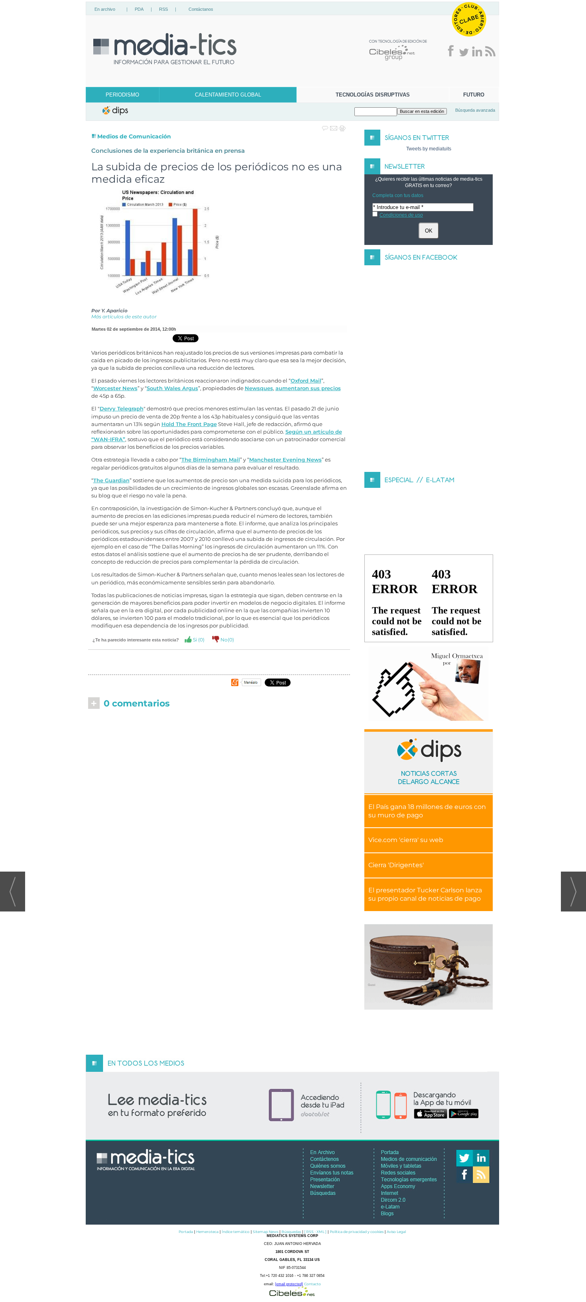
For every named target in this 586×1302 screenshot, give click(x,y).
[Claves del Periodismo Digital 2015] (428, 684)
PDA (139, 9)
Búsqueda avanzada (475, 110)
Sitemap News (265, 1231)
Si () (198, 640)
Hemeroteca (207, 1231)
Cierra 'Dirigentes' (396, 865)
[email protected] (289, 1284)
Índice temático (236, 1231)
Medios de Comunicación (134, 136)
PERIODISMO (122, 95)
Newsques (259, 388)
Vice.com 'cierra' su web (405, 840)
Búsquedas (291, 1231)
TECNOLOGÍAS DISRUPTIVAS (373, 95)
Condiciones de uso (401, 215)
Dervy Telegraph (122, 409)
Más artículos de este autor (124, 317)
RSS (163, 9)
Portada (186, 1231)
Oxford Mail (306, 381)
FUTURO (473, 95)
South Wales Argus (172, 388)
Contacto (312, 1284)
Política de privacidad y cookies (356, 1231)
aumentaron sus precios (308, 388)
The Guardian (111, 480)
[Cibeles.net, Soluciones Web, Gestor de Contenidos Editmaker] (292, 1294)
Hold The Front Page (189, 424)
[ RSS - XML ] (315, 1231)
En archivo (104, 9)
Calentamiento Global (228, 95)
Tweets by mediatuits (428, 149)
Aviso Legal (396, 1231)
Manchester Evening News (285, 460)
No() (226, 640)
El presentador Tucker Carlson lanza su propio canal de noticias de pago (425, 894)
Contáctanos (201, 9)
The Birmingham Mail (210, 460)
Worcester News (115, 388)
